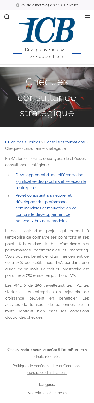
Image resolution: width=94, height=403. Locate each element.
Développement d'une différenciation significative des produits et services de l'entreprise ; (51, 181)
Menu (87, 17)
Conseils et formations (64, 142)
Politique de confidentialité (35, 366)
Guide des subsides (22, 142)
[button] (6, 17)
